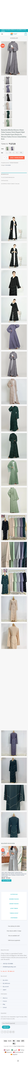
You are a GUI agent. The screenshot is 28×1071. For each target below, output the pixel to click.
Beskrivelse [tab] (5, 174)
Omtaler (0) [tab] (4, 180)
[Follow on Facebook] (2, 1032)
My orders (5, 980)
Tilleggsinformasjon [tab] (7, 177)
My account (6, 986)
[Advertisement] (14, 15)
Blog (4, 1004)
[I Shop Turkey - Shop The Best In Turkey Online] (14, 33)
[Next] (6, 886)
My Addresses (6, 983)
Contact (5, 1007)
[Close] (18, 1061)
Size (2, 152)
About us (5, 998)
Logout (4, 989)
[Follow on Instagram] (5, 1032)
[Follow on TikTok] (8, 1032)
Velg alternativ (6, 880)
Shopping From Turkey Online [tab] (10, 183)
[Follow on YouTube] (13, 1032)
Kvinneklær (14, 38)
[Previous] (1, 886)
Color (2, 148)
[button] (2, 34)
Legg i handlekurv (16, 158)
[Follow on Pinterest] (10, 1032)
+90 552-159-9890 (8, 963)
